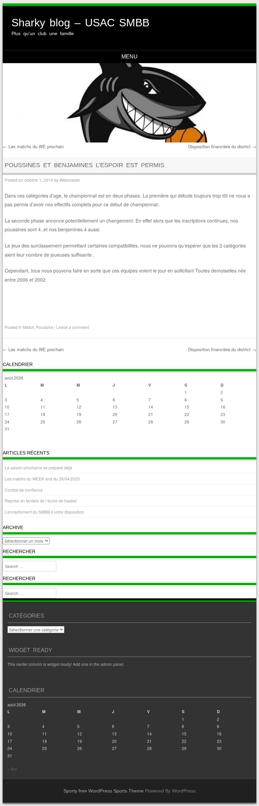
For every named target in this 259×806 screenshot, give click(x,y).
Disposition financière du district (222, 146)
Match (28, 327)
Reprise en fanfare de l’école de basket (41, 500)
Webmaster (69, 180)
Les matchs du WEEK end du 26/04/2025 (42, 479)
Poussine (44, 327)
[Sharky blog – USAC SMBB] (130, 102)
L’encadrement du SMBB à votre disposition (44, 512)
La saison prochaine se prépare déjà (38, 467)
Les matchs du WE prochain (33, 146)
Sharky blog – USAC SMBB (80, 23)
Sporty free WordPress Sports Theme (103, 791)
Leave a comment (72, 327)
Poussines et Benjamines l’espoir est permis (84, 165)
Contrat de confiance (24, 490)
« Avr (9, 442)
